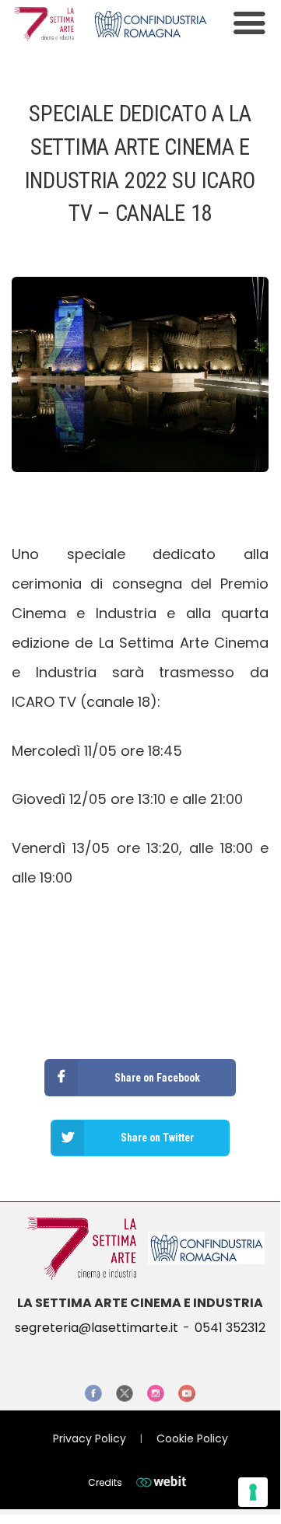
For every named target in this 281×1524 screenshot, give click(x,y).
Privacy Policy (89, 1438)
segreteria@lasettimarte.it (96, 1328)
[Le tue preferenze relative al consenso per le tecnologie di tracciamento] (253, 1492)
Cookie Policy (192, 1438)
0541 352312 (230, 1328)
